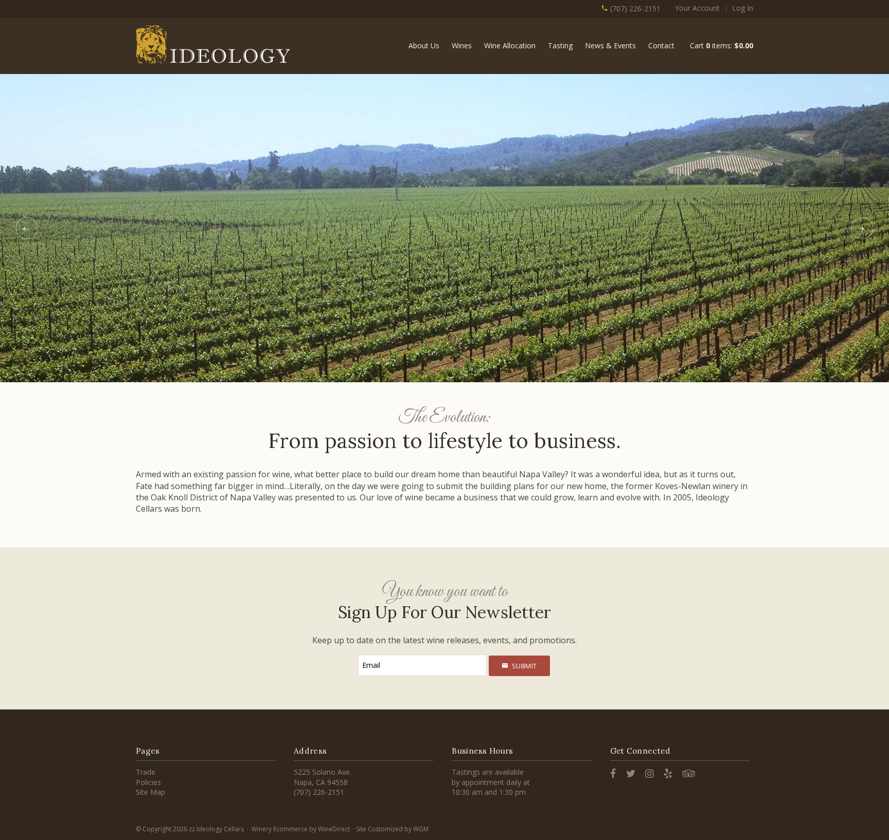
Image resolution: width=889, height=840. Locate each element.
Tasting (560, 45)
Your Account (697, 8)
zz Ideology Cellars (213, 44)
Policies (148, 782)
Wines (462, 45)
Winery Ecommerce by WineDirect (301, 829)
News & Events (610, 45)
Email (347, 654)
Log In (742, 8)
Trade (145, 772)
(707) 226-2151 (634, 8)
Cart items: (721, 45)
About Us (423, 45)
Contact (661, 45)
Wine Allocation (510, 45)
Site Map (150, 792)
